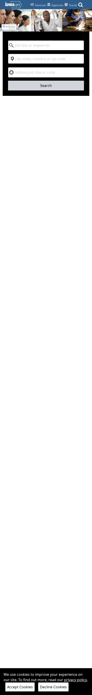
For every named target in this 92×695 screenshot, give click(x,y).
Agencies (57, 5)
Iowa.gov (16, 4)
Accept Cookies (20, 687)
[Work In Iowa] (46, 20)
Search (46, 85)
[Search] (80, 6)
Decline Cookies (53, 687)
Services (40, 5)
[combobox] (46, 45)
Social (72, 5)
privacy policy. (76, 679)
